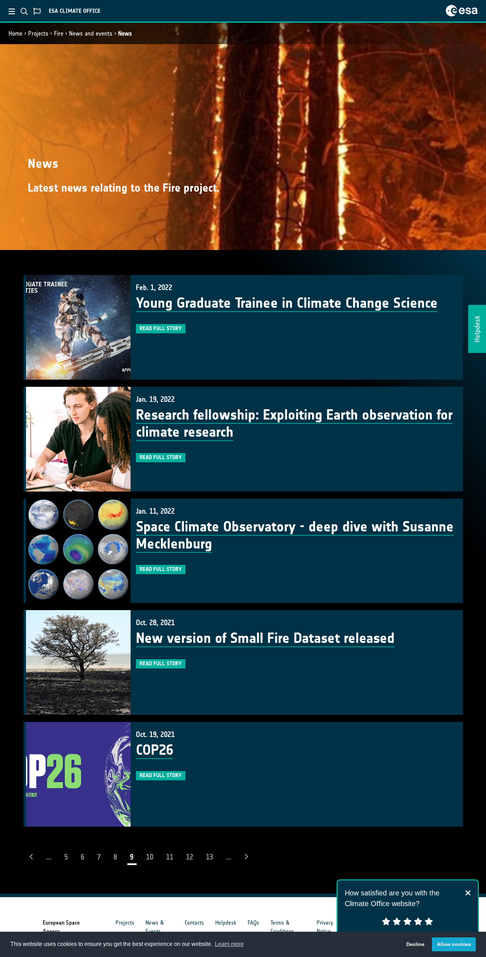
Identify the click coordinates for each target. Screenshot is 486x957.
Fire (58, 33)
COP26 (154, 750)
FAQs (253, 922)
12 (189, 857)
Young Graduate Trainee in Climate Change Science (287, 303)
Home (15, 33)
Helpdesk (225, 922)
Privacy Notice (325, 927)
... (49, 857)
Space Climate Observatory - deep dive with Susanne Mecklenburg (295, 535)
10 (149, 857)
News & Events (155, 927)
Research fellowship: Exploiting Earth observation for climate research (294, 423)
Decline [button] (415, 944)
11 (169, 857)
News (125, 33)
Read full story (160, 328)
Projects (38, 33)
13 (209, 857)
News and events (90, 33)
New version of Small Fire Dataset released (265, 638)
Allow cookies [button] (454, 944)
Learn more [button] (229, 944)
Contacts (194, 922)
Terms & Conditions (282, 927)
